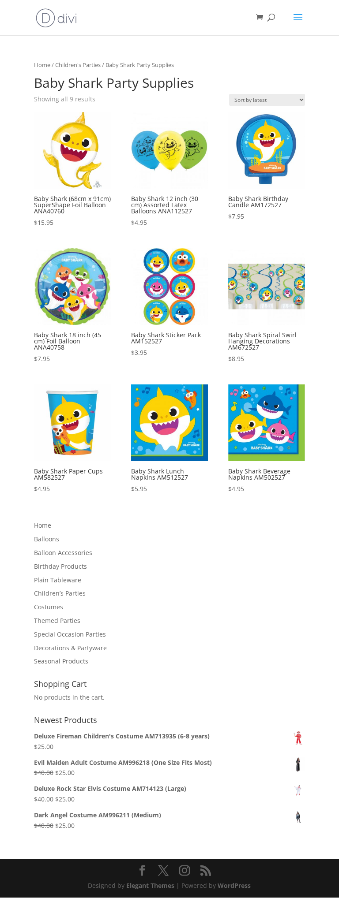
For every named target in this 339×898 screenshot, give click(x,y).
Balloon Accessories (63, 552)
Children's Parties (78, 65)
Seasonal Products (61, 661)
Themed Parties (57, 620)
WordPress (234, 885)
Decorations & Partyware (70, 648)
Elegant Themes (150, 885)
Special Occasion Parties (70, 634)
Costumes (48, 607)
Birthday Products (60, 566)
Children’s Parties (60, 593)
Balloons (46, 539)
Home (42, 65)
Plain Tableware (57, 580)
